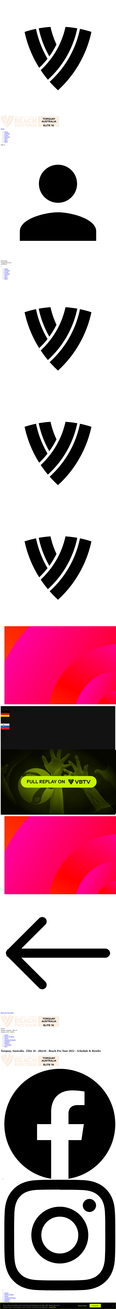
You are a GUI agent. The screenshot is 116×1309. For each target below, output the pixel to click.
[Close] (113, 1306)
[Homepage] (58, 58)
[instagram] (59, 1290)
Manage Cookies (82, 1305)
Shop (5, 140)
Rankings (7, 137)
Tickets (6, 1035)
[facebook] (59, 1179)
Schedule (7, 133)
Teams (6, 1038)
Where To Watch (9, 1036)
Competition (7, 1045)
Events (6, 135)
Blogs (6, 142)
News (6, 138)
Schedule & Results (10, 1040)
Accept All (95, 1305)
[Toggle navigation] (1, 266)
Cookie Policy (52, 1307)
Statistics (6, 1043)
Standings (7, 1041)
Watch (2, 129)
